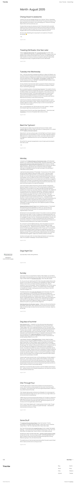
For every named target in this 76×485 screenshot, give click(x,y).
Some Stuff (24, 420)
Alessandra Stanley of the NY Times (28, 206)
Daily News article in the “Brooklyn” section (29, 304)
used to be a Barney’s (36, 334)
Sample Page (70, 2)
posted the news (38, 428)
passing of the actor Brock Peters (29, 423)
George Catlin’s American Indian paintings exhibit (31, 164)
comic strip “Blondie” (36, 292)
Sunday (23, 273)
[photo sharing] (8, 254)
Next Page (70, 459)
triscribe (11, 258)
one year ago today (41, 52)
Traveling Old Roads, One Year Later (34, 50)
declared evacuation (36, 278)
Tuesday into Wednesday (30, 72)
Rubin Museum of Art (25, 324)
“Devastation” (23, 111)
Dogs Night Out (26, 251)
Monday (23, 158)
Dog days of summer (28, 322)
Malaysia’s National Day (29, 52)
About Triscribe (62, 2)
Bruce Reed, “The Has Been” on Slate (42, 78)
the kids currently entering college (47, 433)
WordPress (71, 481)
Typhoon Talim (23, 129)
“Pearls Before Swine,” (37, 339)
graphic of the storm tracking (30, 130)
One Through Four (27, 383)
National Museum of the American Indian (37, 161)
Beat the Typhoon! (27, 125)
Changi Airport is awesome (31, 17)
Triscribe (5, 2)
